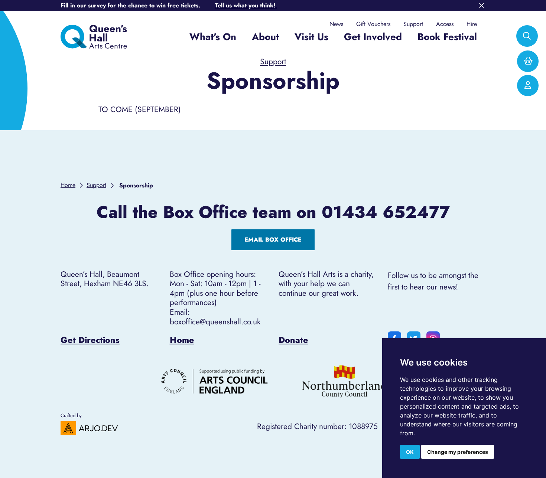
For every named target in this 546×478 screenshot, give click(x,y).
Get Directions (90, 340)
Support (413, 24)
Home (182, 340)
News (336, 24)
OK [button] (410, 452)
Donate (293, 340)
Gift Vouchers (373, 24)
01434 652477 (386, 212)
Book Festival (447, 36)
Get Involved (373, 36)
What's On (212, 36)
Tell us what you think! (246, 5)
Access (445, 24)
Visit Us (311, 36)
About (265, 36)
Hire (472, 24)
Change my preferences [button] (457, 452)
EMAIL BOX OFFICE (273, 239)
